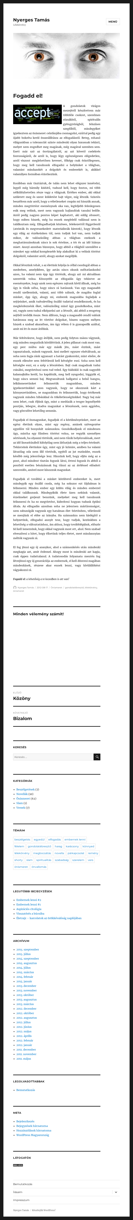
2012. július (23, 1022)
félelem (19, 846)
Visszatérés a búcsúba (30, 913)
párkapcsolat (76, 853)
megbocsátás (42, 853)
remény (93, 853)
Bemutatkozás (25, 1090)
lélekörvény (91, 587)
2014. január (24, 981)
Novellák (22, 794)
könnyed (88, 846)
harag (58, 846)
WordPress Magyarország (32, 1135)
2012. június (24, 1026)
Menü (113, 21)
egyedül (39, 839)
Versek (20, 807)
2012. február (24, 1040)
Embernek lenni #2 (28, 900)
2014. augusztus (26, 963)
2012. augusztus (26, 1017)
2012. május (23, 1031)
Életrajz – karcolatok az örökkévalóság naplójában (49, 918)
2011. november (26, 1054)
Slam (19, 803)
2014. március (25, 972)
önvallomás (39, 866)
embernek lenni (75, 839)
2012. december (26, 1008)
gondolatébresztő (74, 587)
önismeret (18, 591)
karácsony (72, 846)
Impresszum (21, 1200)
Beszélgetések (25, 789)
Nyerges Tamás (31, 20)
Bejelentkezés (25, 1121)
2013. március (25, 1004)
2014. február (24, 976)
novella (59, 853)
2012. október (25, 1013)
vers (90, 860)
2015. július (23, 954)
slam (29, 860)
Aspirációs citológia (28, 909)
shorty (18, 860)
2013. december (26, 986)
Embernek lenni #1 (28, 904)
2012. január (24, 1045)
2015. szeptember (27, 949)
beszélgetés (22, 839)
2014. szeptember (27, 958)
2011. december (26, 1049)
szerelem (78, 860)
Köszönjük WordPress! (44, 1210)
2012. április (24, 1036)
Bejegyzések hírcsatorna (32, 1126)
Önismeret (56, 587)
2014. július (23, 967)
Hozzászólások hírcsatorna (33, 1130)
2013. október (25, 995)
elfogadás (54, 839)
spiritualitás (43, 860)
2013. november (26, 990)
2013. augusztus (26, 999)
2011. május (23, 1058)
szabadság (62, 860)
